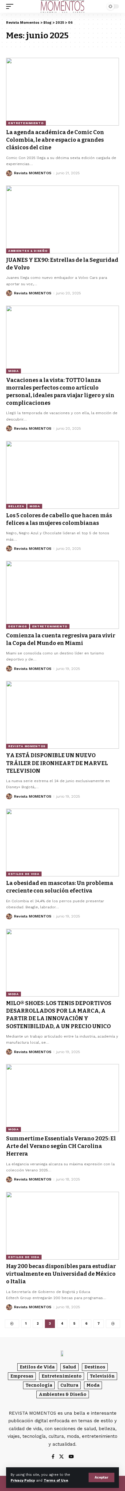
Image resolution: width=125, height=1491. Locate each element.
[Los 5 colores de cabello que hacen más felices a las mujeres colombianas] (62, 475)
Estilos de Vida (23, 874)
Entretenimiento (26, 123)
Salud (69, 1367)
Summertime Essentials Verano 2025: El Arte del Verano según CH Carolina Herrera (61, 1146)
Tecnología (38, 1385)
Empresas (21, 1376)
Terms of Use (56, 1480)
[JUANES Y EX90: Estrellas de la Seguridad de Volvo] (62, 219)
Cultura (69, 1385)
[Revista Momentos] (62, 6)
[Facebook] (53, 1457)
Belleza (16, 506)
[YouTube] (71, 1457)
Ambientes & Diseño (28, 250)
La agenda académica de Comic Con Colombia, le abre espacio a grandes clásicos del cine (55, 140)
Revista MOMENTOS (32, 173)
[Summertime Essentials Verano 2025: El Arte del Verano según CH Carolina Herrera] (62, 1098)
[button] (101, 1477)
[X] (61, 1457)
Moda (13, 371)
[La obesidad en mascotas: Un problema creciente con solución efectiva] (62, 842)
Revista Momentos (27, 746)
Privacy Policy (23, 1480)
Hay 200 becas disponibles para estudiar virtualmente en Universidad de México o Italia (61, 1274)
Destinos (17, 626)
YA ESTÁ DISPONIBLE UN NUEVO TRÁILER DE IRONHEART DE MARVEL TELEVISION (57, 763)
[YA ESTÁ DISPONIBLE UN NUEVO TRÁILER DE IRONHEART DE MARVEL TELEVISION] (62, 715)
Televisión (102, 1376)
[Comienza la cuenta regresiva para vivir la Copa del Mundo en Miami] (62, 595)
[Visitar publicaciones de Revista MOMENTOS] (9, 173)
